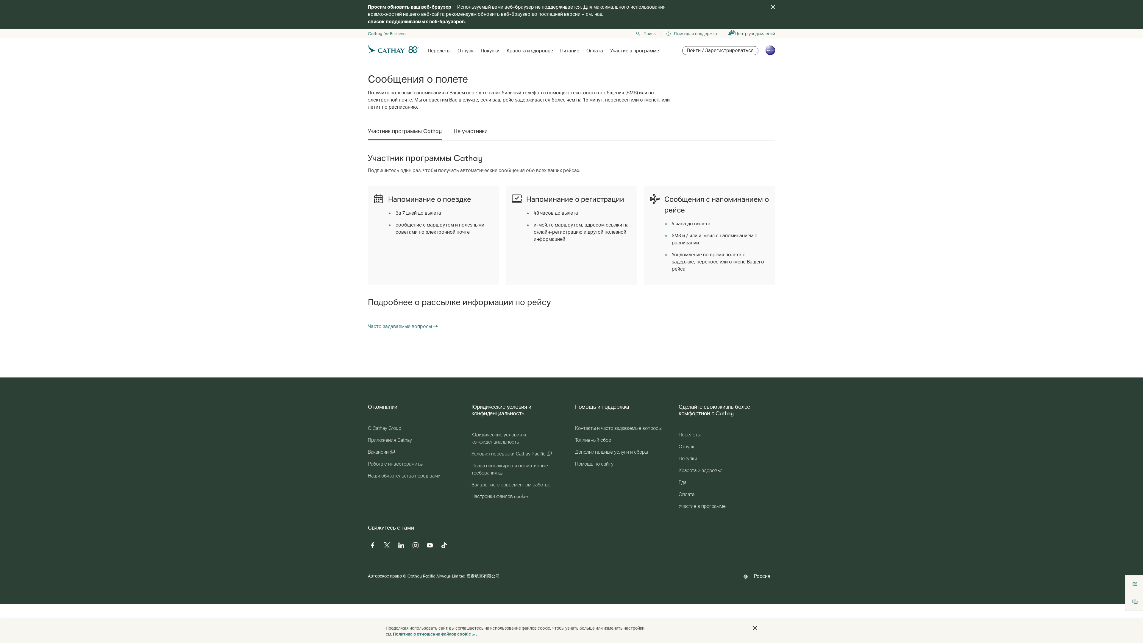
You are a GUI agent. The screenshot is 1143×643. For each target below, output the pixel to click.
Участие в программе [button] (634, 51)
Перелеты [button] (439, 51)
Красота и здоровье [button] (530, 51)
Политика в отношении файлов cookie (432, 633)
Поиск (650, 33)
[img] (773, 7)
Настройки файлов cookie (499, 496)
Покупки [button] (490, 51)
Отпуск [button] (465, 51)
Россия (762, 576)
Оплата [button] (594, 51)
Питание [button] (569, 51)
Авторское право (385, 575)
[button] (754, 628)
